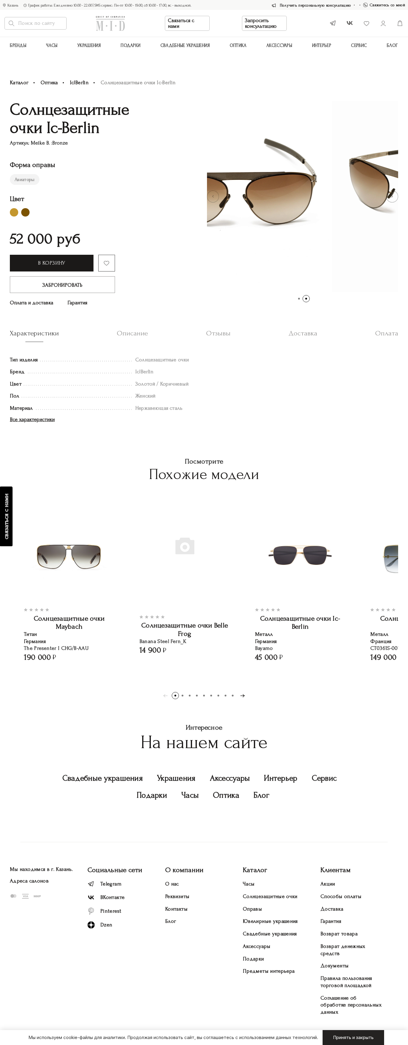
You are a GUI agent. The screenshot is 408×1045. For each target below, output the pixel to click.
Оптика (238, 45)
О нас (172, 884)
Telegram (111, 884)
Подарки (130, 45)
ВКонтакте (112, 897)
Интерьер (321, 45)
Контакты (176, 909)
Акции (327, 884)
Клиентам (335, 870)
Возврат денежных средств (342, 949)
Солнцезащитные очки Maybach (69, 622)
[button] (213, 196)
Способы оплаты (340, 896)
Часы (51, 45)
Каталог (19, 82)
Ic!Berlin (79, 82)
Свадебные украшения (185, 45)
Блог (392, 45)
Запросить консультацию (261, 23)
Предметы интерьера (269, 971)
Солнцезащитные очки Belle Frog (184, 629)
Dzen (106, 925)
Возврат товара (339, 934)
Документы (334, 966)
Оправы (252, 909)
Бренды (18, 45)
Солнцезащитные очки (270, 896)
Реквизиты (177, 896)
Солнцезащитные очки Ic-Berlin (300, 622)
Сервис (359, 45)
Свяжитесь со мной (387, 5)
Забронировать (62, 285)
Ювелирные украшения (270, 921)
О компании (184, 870)
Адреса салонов (29, 881)
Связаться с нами (181, 23)
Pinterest (110, 911)
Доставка (331, 909)
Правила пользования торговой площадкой (346, 981)
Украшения (89, 45)
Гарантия (77, 303)
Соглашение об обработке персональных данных (350, 1005)
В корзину (51, 263)
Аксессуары (230, 778)
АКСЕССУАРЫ (279, 45)
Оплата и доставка (31, 303)
